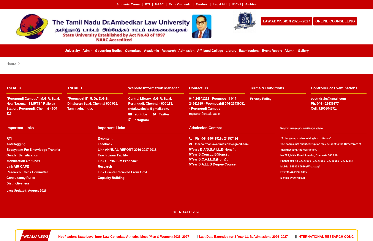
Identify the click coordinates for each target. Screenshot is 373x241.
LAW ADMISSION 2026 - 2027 (286, 21)
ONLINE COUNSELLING (335, 21)
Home (11, 63)
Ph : (216, 138)
